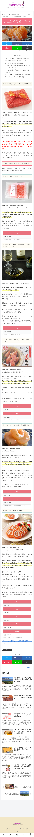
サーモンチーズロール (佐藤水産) (15, 77)
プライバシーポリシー (25, 829)
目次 (14, 55)
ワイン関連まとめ (7, 649)
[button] (30, 411)
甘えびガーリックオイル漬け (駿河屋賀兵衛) (18, 74)
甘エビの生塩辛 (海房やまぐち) (15, 63)
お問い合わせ (9, 829)
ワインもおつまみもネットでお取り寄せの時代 (17, 58)
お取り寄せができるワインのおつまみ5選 (15, 61)
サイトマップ (17, 831)
